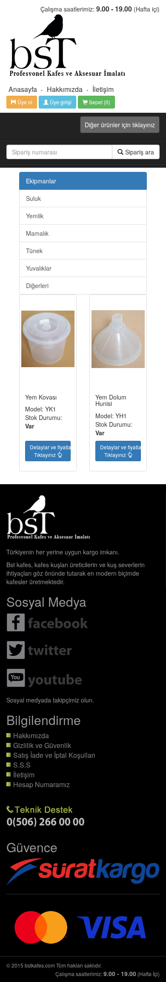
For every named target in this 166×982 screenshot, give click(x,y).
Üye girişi (60, 102)
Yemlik (34, 215)
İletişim (103, 89)
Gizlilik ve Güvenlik (42, 745)
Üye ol (24, 102)
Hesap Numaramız (41, 784)
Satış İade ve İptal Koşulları (54, 755)
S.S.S (22, 765)
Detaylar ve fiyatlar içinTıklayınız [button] (50, 450)
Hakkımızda (65, 89)
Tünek (34, 250)
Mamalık (37, 233)
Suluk (33, 198)
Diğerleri (37, 285)
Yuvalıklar (39, 268)
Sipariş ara (138, 152)
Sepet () (99, 102)
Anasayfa (23, 89)
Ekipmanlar (41, 181)
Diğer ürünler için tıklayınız (120, 124)
